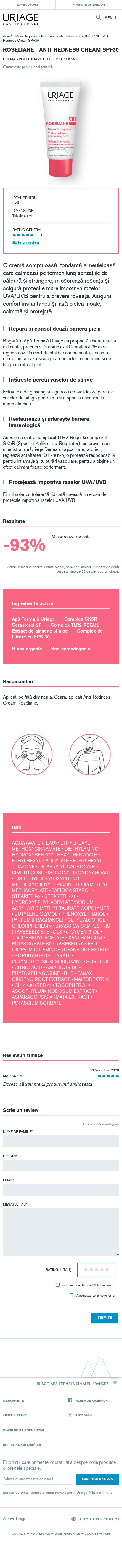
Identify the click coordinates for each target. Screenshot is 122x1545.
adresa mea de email (88, 1285)
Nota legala (40, 1533)
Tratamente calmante (62, 36)
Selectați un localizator (98, 1519)
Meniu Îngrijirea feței (30, 36)
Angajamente (13, 1400)
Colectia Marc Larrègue (22, 1445)
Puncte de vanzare (90, 4)
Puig (106, 1533)
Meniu (110, 18)
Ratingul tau (58, 1270)
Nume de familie (18, 1132)
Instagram (83, 1415)
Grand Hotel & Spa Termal (23, 1430)
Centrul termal (15, 1415)
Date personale (67, 1533)
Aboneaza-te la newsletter (95, 1295)
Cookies (91, 1533)
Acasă (8, 36)
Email (8, 1180)
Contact (18, 1533)
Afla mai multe (104, 1285)
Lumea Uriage (27, 4)
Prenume (12, 1156)
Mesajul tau (15, 1205)
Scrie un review (25, 243)
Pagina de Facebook (91, 1400)
